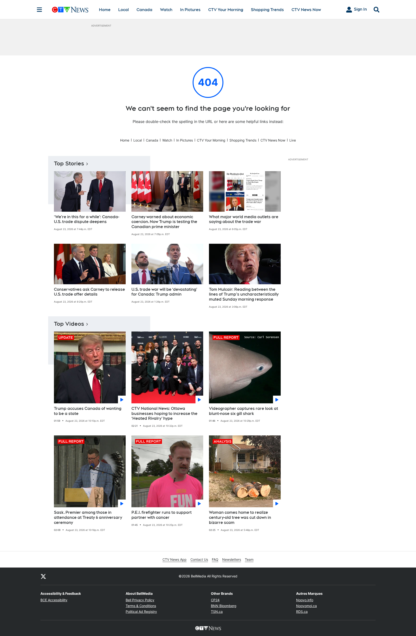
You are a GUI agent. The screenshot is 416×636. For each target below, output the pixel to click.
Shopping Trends (267, 9)
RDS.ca (302, 611)
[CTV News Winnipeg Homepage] (70, 10)
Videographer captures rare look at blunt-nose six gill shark (243, 411)
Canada (144, 9)
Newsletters (231, 559)
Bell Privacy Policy (140, 600)
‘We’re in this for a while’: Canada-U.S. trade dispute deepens (86, 219)
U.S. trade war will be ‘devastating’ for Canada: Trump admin (164, 292)
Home (104, 9)
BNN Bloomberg (223, 606)
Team (249, 559)
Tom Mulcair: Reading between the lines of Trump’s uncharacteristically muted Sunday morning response (244, 294)
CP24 (215, 600)
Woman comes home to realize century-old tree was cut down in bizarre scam (240, 517)
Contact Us (199, 559)
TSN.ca (217, 611)
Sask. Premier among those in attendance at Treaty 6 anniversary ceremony (88, 517)
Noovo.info (304, 600)
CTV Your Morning (225, 9)
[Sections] (39, 9)
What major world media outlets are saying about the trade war (243, 219)
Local (123, 9)
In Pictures (190, 9)
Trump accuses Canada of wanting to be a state (87, 411)
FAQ (215, 559)
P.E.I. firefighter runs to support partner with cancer (161, 515)
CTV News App (174, 559)
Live (292, 140)
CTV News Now (306, 9)
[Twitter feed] (43, 576)
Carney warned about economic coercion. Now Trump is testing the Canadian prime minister (164, 222)
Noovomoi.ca (306, 606)
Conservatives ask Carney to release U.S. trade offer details (89, 292)
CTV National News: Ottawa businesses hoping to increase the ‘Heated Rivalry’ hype (164, 413)
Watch (166, 9)
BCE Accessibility (53, 600)
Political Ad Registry (141, 611)
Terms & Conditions (141, 606)
